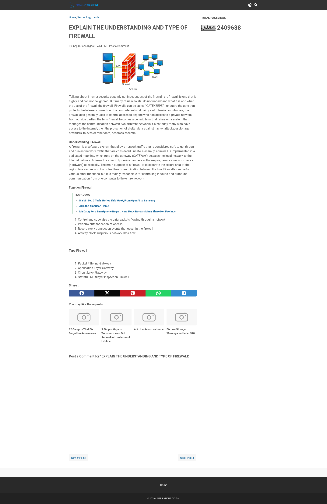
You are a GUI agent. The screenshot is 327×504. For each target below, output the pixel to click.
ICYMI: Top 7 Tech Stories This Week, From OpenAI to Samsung (117, 200)
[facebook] (81, 293)
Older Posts (187, 457)
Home (163, 485)
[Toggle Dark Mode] (250, 5)
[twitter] (107, 293)
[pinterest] (133, 293)
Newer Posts (78, 457)
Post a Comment (119, 46)
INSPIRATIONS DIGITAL (168, 498)
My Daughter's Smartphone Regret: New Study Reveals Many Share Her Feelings (127, 211)
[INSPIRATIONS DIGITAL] (84, 5)
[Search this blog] (256, 5)
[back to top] (319, 495)
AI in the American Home (94, 206)
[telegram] (184, 293)
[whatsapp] (158, 293)
